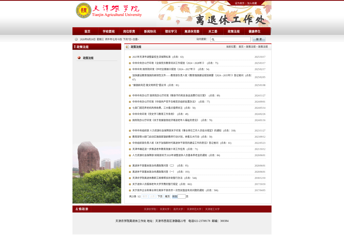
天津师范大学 (194, 209)
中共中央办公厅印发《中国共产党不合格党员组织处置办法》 (171, 101)
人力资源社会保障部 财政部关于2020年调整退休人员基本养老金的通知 (176, 155)
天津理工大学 (212, 209)
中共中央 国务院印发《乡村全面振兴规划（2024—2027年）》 (170, 69)
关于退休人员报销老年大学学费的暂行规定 (162, 184)
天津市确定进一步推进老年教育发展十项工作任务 (165, 149)
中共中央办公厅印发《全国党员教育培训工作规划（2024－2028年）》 (175, 63)
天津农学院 (150, 209)
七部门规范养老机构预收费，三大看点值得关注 (163, 108)
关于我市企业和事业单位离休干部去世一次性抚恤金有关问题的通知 (175, 190)
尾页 (167, 196)
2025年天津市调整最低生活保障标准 (158, 57)
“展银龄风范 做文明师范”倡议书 (155, 85)
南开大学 (178, 209)
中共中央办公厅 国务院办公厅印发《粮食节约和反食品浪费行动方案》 (176, 95)
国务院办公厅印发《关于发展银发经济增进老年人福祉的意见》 (172, 120)
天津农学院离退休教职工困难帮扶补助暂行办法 (164, 178)
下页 (160, 196)
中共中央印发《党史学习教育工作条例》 (160, 114)
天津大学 (164, 209)
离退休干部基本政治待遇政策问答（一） (161, 171)
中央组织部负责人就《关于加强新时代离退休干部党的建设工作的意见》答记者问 (181, 143)
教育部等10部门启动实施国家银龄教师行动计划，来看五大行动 (172, 136)
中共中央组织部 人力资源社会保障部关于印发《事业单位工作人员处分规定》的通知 (184, 130)
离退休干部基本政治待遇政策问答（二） (160, 165)
